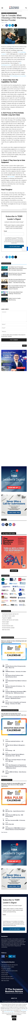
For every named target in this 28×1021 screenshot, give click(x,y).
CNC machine (11, 176)
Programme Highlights (7, 618)
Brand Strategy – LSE (10, 750)
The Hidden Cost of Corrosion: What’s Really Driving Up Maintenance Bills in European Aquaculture (17, 268)
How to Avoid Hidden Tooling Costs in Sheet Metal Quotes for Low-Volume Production (17, 287)
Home (2, 11)
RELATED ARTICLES (6, 263)
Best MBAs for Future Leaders (8, 616)
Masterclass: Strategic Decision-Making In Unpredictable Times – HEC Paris (14, 755)
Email (5, 231)
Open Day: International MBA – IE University (15, 820)
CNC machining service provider (18, 76)
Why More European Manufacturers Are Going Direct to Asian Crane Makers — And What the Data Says (17, 281)
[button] (2, 8)
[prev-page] (2, 305)
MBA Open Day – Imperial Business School (15, 811)
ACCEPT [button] (14, 1016)
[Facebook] (6, 25)
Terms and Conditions (9, 1011)
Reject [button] (14, 1019)
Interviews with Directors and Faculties (10, 619)
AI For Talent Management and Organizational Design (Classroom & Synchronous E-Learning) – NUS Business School (16, 766)
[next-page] (4, 305)
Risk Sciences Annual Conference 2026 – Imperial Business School (14, 676)
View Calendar (4, 706)
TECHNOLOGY (7, 11)
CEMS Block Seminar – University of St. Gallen (15, 671)
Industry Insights (5, 621)
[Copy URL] (15, 25)
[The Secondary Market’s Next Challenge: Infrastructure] (4, 293)
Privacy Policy (24, 1010)
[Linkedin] (12, 25)
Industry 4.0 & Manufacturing (16, 11)
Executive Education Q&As (7, 625)
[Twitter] (9, 25)
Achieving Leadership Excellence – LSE (14, 741)
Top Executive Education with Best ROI (10, 614)
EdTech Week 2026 (9, 824)
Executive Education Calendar (8, 627)
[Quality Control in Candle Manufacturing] (4, 300)
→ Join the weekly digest (14, 246)
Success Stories (5, 623)
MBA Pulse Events (6, 629)
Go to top (25, 208)
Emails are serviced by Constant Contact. (9, 925)
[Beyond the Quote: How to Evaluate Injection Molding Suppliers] (4, 275)
